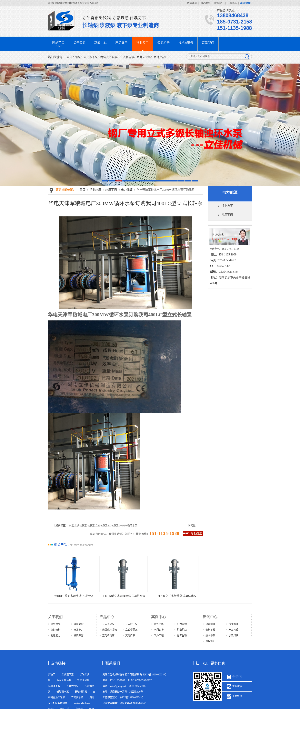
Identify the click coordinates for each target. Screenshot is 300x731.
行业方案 (227, 205)
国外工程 (159, 635)
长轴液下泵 (54, 686)
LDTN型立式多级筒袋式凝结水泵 (98, 596)
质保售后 (210, 641)
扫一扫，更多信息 (210, 663)
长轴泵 (51, 674)
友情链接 (58, 663)
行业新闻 (233, 624)
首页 (82, 189)
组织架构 (55, 629)
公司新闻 (210, 624)
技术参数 (210, 635)
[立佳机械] (63, 20)
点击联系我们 (193, 533)
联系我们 (112, 663)
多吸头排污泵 (64, 680)
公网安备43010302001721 (133, 703)
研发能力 (78, 629)
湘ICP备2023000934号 (154, 674)
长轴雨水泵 (63, 691)
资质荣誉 (78, 635)
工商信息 (232, 3)
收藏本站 (192, 3)
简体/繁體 (245, 3)
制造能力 (55, 635)
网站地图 (205, 3)
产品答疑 (233, 629)
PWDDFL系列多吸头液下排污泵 (200, 596)
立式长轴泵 (108, 624)
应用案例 (111, 189)
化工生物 (182, 635)
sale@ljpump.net (228, 271)
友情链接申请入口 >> (59, 728)
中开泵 (79, 708)
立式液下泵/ (91, 57)
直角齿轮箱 (108, 635)
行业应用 (95, 189)
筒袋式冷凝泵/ (109, 57)
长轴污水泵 (72, 686)
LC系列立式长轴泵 (149, 596)
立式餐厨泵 (131, 629)
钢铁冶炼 (159, 624)
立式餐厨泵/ (127, 57)
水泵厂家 (65, 708)
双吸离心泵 (63, 714)
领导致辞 (55, 624)
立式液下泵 (131, 624)
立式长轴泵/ (74, 57)
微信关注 (219, 3)
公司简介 (78, 624)
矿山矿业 (182, 629)
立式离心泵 (77, 697)
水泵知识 (233, 635)
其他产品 (130, 635)
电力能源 (126, 189)
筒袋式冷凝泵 (109, 629)
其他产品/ (160, 57)
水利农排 (159, 629)
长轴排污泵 (81, 691)
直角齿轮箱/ (144, 57)
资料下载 (210, 629)
